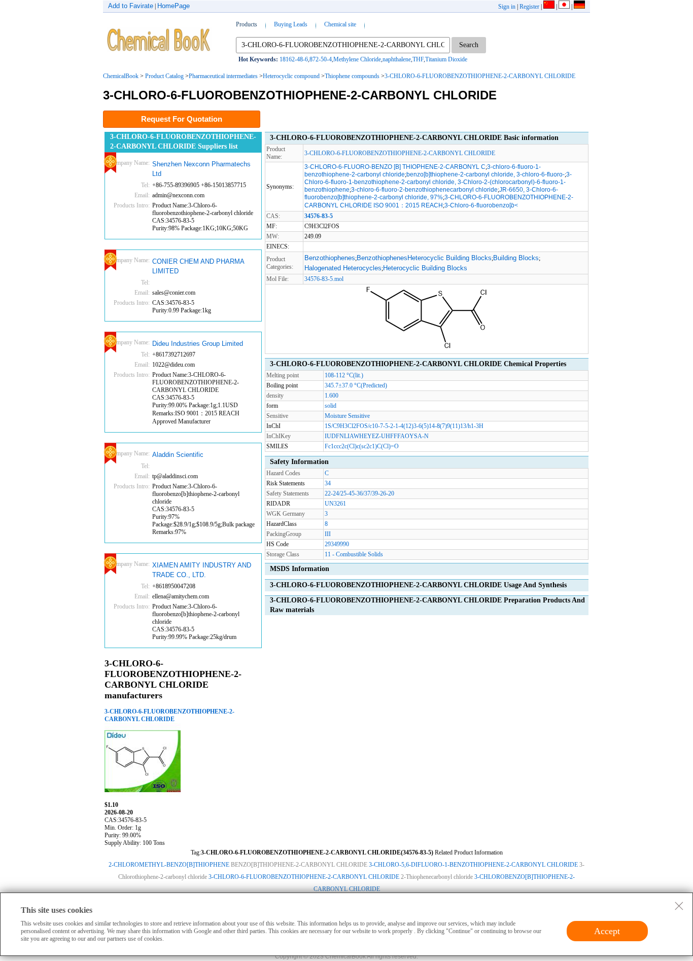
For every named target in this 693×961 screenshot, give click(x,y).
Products (246, 24)
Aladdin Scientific (177, 454)
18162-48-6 (294, 59)
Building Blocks (516, 258)
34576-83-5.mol (323, 278)
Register (529, 6)
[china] (549, 6)
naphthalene (397, 59)
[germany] (579, 6)
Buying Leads (290, 24)
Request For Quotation (181, 119)
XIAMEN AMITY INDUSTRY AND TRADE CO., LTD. (201, 570)
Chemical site (340, 24)
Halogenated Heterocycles (343, 268)
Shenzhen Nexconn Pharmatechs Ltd (201, 169)
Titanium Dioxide (446, 59)
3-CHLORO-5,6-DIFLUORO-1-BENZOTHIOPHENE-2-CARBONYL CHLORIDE (473, 864)
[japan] (564, 6)
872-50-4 (320, 59)
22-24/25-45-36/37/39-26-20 (359, 493)
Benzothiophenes (329, 258)
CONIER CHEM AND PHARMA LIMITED (198, 266)
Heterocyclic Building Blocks (425, 268)
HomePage (173, 6)
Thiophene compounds (352, 76)
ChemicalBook (120, 76)
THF (418, 59)
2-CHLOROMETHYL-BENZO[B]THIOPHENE (169, 864)
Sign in (506, 6)
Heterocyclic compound (291, 76)
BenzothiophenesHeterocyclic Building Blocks (424, 258)
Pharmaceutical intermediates (223, 76)
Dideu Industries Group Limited (197, 343)
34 (328, 483)
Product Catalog (164, 76)
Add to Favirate (130, 6)
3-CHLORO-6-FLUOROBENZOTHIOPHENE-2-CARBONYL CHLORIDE (480, 76)
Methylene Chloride (357, 59)
